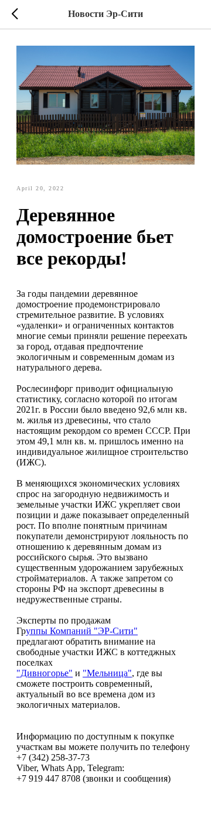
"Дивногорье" (44, 673)
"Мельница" (107, 673)
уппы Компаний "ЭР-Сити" (82, 631)
